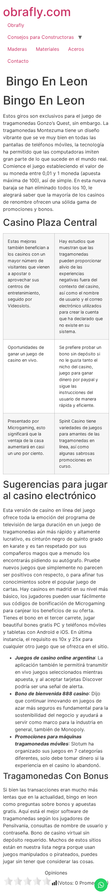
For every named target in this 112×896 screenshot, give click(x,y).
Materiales (47, 49)
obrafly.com (37, 11)
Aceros (76, 49)
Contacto (18, 61)
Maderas (17, 49)
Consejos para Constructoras (40, 37)
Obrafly (15, 25)
